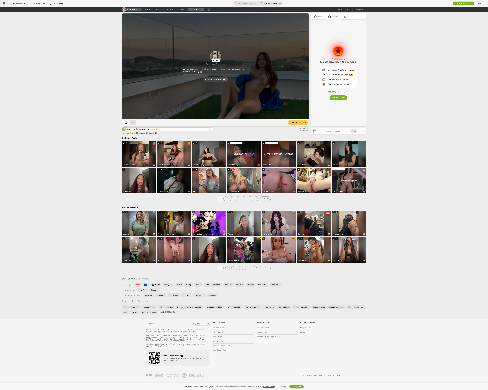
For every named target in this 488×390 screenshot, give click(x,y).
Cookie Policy (269, 387)
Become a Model (263, 328)
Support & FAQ (305, 328)
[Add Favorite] (126, 122)
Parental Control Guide (221, 346)
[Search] (262, 3)
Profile (147, 9)
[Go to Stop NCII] (196, 375)
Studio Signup (262, 332)
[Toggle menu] (4, 3)
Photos (172, 9)
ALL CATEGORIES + (168, 312)
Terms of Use (218, 332)
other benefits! (343, 92)
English (199, 323)
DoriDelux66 (128, 278)
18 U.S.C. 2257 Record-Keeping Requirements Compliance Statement (316, 375)
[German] (137, 285)
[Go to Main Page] (19, 3)
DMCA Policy (218, 337)
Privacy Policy (218, 328)
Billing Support (305, 332)
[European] (145, 285)
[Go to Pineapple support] (184, 375)
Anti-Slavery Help (219, 350)
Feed (182, 9)
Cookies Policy (218, 341)
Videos (158, 9)
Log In (480, 3)
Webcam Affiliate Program (266, 337)
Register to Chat (338, 98)
